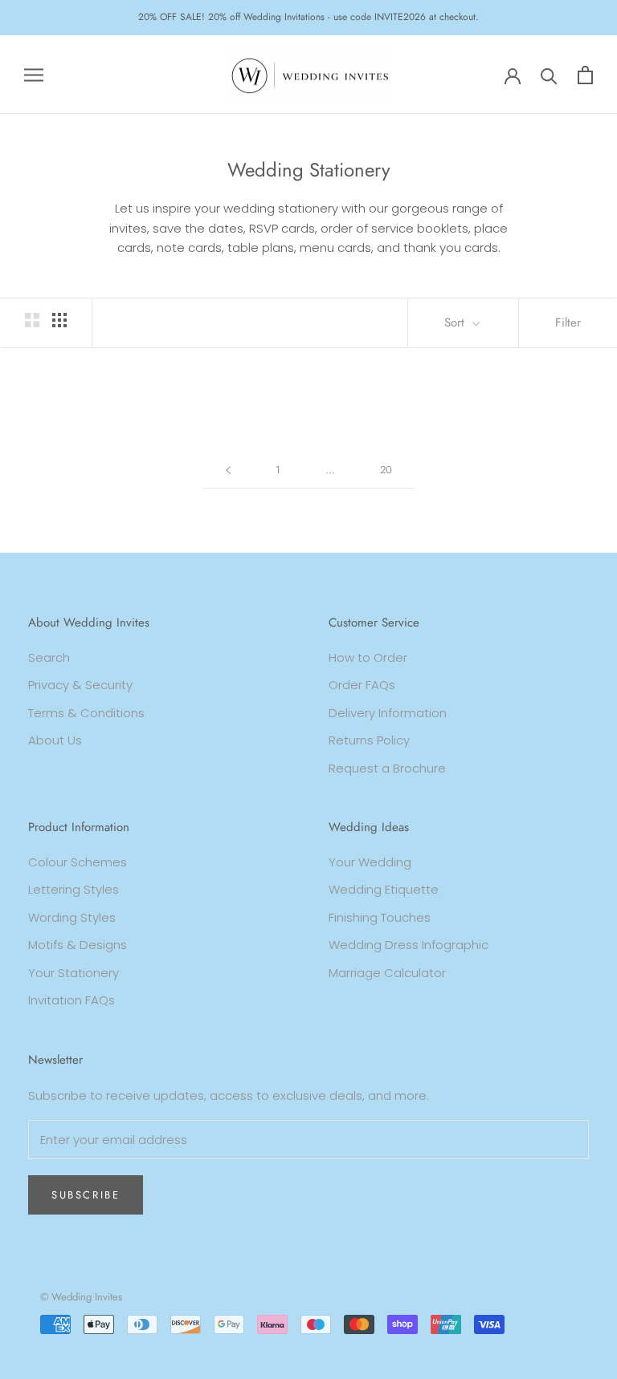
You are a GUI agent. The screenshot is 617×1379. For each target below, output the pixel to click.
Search (49, 657)
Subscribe (85, 1195)
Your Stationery (73, 972)
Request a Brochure (387, 768)
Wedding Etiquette (384, 889)
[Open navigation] (33, 74)
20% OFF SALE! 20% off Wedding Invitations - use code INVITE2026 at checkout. (308, 17)
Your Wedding (370, 862)
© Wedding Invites (81, 1296)
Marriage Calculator (387, 972)
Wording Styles (72, 917)
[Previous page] (228, 470)
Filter (568, 322)
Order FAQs (362, 684)
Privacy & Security (80, 684)
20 (386, 469)
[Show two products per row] (32, 320)
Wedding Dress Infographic (408, 944)
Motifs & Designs (77, 944)
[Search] (549, 75)
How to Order (368, 657)
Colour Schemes (77, 862)
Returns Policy (369, 740)
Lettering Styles (73, 889)
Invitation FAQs (71, 1000)
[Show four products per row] (59, 320)
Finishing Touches (380, 917)
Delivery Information (388, 712)
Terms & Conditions (86, 712)
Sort (456, 322)
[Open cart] (585, 75)
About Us (55, 740)
